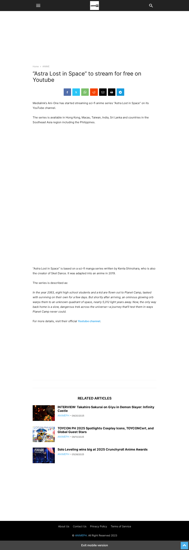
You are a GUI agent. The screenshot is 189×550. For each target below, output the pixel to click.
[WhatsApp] (85, 92)
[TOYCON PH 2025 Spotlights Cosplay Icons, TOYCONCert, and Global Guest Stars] (44, 434)
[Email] (103, 92)
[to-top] (184, 544)
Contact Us (79, 526)
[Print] (111, 92)
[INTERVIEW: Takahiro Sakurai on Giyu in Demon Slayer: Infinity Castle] (44, 413)
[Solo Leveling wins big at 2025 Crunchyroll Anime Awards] (44, 456)
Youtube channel (89, 321)
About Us (63, 526)
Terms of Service (121, 526)
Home (36, 66)
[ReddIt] (94, 92)
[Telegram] (120, 92)
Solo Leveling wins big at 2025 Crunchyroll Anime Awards (103, 449)
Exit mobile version (94, 545)
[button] (38, 5)
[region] (94, 40)
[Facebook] (67, 92)
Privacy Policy (98, 526)
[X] (76, 92)
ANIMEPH (63, 415)
